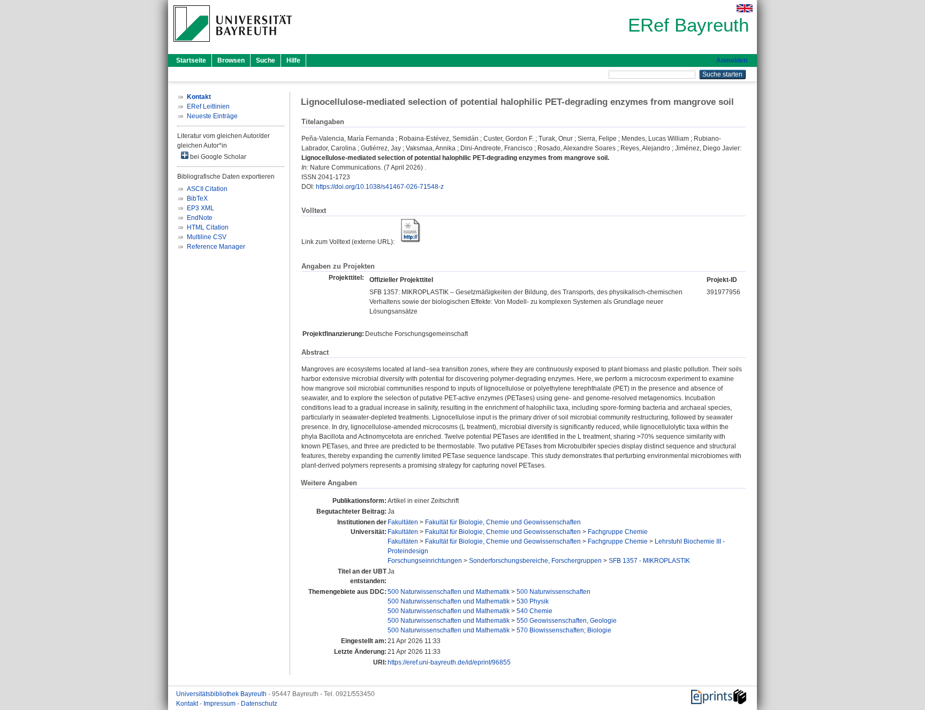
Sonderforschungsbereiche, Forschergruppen (535, 560)
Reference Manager (216, 246)
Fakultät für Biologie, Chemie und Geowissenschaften (503, 522)
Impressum (220, 703)
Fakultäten (403, 522)
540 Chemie (534, 611)
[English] (745, 8)
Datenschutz (259, 703)
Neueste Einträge (212, 116)
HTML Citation (208, 227)
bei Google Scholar (217, 157)
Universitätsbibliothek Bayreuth (222, 694)
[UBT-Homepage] (232, 45)
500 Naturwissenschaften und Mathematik (449, 592)
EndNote (200, 218)
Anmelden (731, 60)
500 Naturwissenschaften (553, 592)
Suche (265, 60)
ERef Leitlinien (208, 106)
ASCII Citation (207, 189)
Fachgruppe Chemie (618, 532)
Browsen (231, 60)
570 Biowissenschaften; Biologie (564, 630)
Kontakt (188, 703)
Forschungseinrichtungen (425, 560)
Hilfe (293, 60)
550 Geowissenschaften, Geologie (567, 620)
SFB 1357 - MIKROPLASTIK (649, 560)
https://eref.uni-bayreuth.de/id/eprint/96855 (449, 662)
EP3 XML (200, 208)
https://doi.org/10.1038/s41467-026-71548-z (380, 186)
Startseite (191, 60)
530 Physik (533, 601)
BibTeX (197, 198)
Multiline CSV (206, 237)
